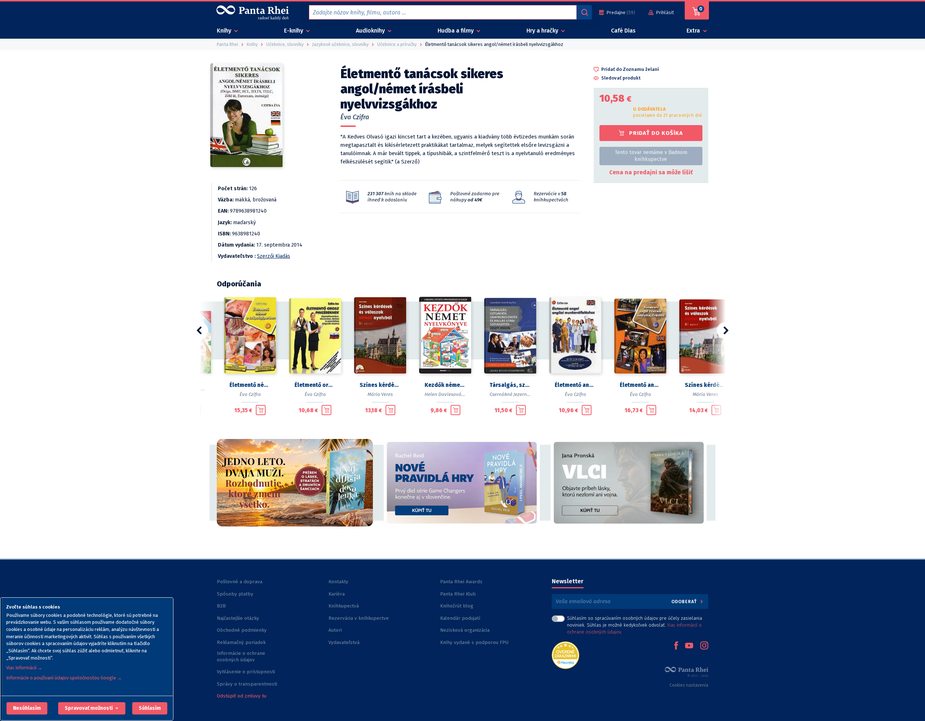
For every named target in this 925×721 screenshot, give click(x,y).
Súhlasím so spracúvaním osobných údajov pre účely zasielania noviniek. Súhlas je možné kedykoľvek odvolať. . (634, 625)
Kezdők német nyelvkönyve (445, 385)
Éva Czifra (354, 117)
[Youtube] (689, 646)
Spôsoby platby (235, 594)
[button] (27, 708)
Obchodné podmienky (242, 630)
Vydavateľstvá (344, 642)
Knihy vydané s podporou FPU (474, 642)
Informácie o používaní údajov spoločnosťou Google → (64, 678)
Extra (694, 30)
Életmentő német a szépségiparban (250, 385)
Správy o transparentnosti (248, 684)
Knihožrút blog (456, 606)
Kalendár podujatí (460, 618)
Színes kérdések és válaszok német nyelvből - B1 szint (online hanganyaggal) (705, 385)
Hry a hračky (543, 30)
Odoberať (684, 601)
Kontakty (338, 582)
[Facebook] (676, 646)
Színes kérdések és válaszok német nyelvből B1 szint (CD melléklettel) (380, 385)
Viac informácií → (24, 667)
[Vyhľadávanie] (584, 12)
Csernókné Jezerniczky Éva (518, 394)
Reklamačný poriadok (241, 642)
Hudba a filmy (456, 30)
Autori (335, 630)
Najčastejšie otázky (238, 618)
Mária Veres (380, 394)
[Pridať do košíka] (261, 410)
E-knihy (294, 30)
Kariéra (336, 594)
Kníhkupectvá (343, 606)
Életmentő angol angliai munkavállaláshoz (575, 385)
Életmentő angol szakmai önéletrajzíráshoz (640, 385)
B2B (221, 606)
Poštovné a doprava (239, 582)
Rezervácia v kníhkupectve (358, 618)
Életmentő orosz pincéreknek (315, 385)
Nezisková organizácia (465, 630)
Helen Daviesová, (443, 394)
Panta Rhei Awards (461, 582)
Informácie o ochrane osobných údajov (241, 656)
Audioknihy (371, 30)
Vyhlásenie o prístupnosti (246, 672)
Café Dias (623, 30)
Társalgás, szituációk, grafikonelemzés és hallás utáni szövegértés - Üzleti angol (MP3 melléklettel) (510, 385)
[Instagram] (704, 646)
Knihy (225, 30)
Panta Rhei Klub (458, 594)
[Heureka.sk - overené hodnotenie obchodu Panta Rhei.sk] (565, 654)
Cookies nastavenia (689, 685)
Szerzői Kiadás (273, 256)
